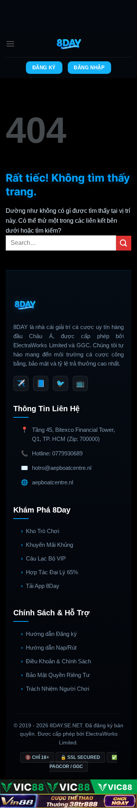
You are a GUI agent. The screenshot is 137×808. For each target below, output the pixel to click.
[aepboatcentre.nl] (68, 43)
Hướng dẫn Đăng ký (51, 634)
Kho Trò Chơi (42, 531)
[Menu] (10, 43)
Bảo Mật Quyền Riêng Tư (58, 675)
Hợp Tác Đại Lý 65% (52, 572)
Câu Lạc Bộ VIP (46, 558)
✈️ (21, 383)
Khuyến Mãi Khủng (49, 544)
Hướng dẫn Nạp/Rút (51, 647)
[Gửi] (123, 243)
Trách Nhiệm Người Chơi (57, 688)
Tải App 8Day (42, 586)
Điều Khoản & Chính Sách (58, 661)
